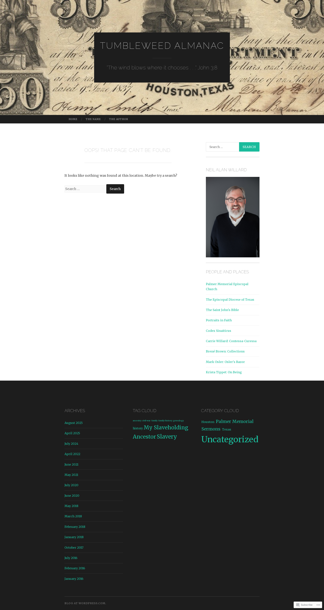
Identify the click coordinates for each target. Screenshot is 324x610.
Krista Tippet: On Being (224, 372)
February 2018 (74, 527)
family (154, 420)
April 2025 (72, 433)
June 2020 (71, 495)
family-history (165, 420)
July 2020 (71, 485)
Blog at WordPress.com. (85, 603)
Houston (207, 422)
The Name (93, 119)
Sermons (210, 429)
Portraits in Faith (219, 320)
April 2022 (72, 454)
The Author (118, 119)
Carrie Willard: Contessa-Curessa (231, 341)
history (138, 428)
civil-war (146, 420)
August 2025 (73, 423)
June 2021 (71, 464)
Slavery (167, 436)
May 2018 (71, 506)
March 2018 (73, 516)
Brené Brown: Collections (225, 351)
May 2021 (71, 475)
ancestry (137, 420)
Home (73, 119)
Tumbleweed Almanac (162, 45)
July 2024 (71, 443)
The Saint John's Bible (222, 310)
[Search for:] (85, 189)
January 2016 (73, 579)
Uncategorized (229, 439)
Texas (226, 429)
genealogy (178, 420)
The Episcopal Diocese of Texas (230, 299)
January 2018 (74, 537)
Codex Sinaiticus (218, 331)
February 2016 (74, 568)
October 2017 (73, 547)
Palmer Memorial (235, 421)
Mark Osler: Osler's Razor (225, 362)
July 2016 (70, 558)
